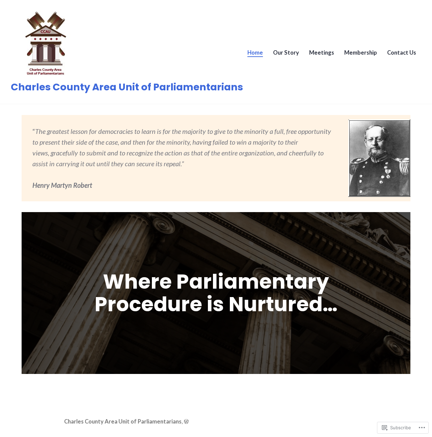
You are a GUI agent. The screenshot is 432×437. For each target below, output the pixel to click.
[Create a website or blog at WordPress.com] (186, 421)
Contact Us (401, 52)
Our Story (286, 52)
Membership (360, 52)
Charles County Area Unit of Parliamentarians (127, 87)
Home (255, 52)
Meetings (321, 52)
